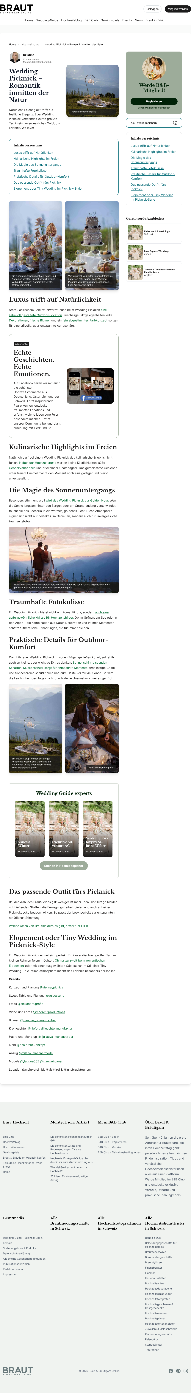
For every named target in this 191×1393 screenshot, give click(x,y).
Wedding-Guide (47, 20)
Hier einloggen (162, 107)
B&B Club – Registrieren (112, 1142)
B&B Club (91, 20)
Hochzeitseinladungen (158, 1294)
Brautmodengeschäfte (158, 1257)
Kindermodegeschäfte (158, 1334)
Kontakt (7, 1243)
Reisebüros (152, 1339)
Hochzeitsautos (154, 1283)
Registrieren (154, 101)
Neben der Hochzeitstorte (37, 463)
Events (127, 20)
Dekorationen (18, 320)
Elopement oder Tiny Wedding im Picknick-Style (48, 188)
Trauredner (152, 1350)
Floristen (150, 1273)
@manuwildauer (51, 1061)
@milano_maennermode (36, 1053)
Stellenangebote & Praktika (19, 1248)
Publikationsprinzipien (16, 1264)
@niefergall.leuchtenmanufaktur (50, 1028)
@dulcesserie (55, 995)
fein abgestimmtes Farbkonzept (84, 320)
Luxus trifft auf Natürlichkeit (33, 153)
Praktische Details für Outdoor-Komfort (41, 176)
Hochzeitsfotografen (157, 1299)
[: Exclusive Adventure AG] (64, 829)
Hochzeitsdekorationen (159, 1288)
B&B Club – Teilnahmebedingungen (119, 1152)
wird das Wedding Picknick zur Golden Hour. (77, 500)
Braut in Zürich (156, 20)
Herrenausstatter (155, 1278)
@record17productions (49, 1012)
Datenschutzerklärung (16, 1253)
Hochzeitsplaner (155, 1318)
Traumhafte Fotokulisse (30, 170)
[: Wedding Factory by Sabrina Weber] (97, 829)
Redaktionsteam (13, 1269)
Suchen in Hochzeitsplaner (63, 866)
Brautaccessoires (155, 1252)
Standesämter (153, 1344)
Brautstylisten (153, 1262)
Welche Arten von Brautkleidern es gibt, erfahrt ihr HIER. (49, 926)
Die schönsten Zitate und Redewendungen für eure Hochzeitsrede (65, 1149)
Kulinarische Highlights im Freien (36, 159)
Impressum (9, 1274)
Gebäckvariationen (22, 468)
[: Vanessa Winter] (30, 829)
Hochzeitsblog (71, 20)
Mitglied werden (178, 9)
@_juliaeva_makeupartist (55, 1037)
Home (29, 20)
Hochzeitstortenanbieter (160, 1323)
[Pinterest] (178, 1371)
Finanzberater (153, 1267)
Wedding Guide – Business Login (23, 1237)
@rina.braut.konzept (31, 1045)
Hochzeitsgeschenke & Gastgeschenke (159, 1306)
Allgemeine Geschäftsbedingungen (24, 1258)
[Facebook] (171, 1371)
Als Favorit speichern (144, 123)
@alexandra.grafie (30, 1004)
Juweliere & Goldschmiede (161, 1329)
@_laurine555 (29, 1061)
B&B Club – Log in (108, 1136)
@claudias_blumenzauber (38, 1020)
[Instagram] (186, 1371)
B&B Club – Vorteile (109, 1147)
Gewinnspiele (110, 20)
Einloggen (153, 9)
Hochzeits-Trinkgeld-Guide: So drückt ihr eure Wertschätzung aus (71, 1160)
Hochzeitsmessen (13, 1147)
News (139, 20)
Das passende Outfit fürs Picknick (37, 182)
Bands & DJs (153, 1237)
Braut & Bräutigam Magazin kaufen (24, 1157)
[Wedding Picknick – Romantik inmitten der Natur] (16, 8)
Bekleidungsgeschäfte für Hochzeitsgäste (160, 1244)
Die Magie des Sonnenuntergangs (37, 164)
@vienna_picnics (51, 987)
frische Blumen (40, 320)
